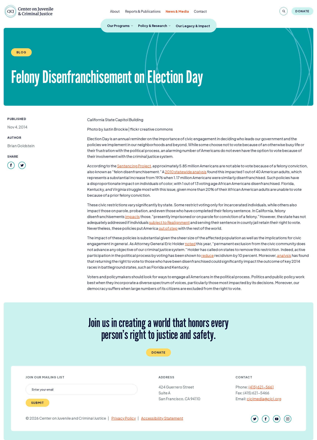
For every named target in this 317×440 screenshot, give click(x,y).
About (115, 11)
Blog (21, 52)
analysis (284, 255)
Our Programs (118, 25)
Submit (37, 403)
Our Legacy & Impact (193, 26)
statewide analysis (186, 171)
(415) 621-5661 (261, 387)
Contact (200, 11)
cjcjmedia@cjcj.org (264, 398)
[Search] (284, 11)
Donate (302, 11)
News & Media (177, 11)
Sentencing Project (134, 165)
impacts (132, 216)
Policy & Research (152, 25)
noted (190, 243)
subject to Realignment (169, 222)
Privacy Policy (123, 418)
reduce (207, 255)
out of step (168, 228)
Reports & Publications (143, 11)
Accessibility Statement (162, 418)
